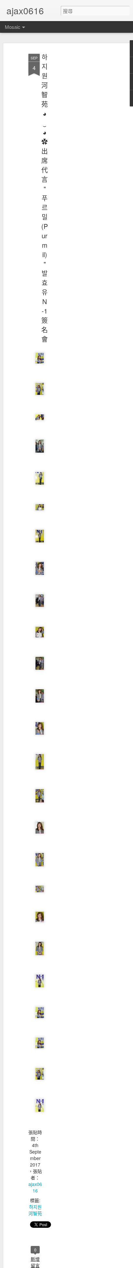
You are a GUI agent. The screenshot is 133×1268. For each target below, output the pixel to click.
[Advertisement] (77, 152)
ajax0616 (35, 1187)
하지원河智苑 (35, 1209)
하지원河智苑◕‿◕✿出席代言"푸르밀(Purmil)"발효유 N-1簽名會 (44, 198)
